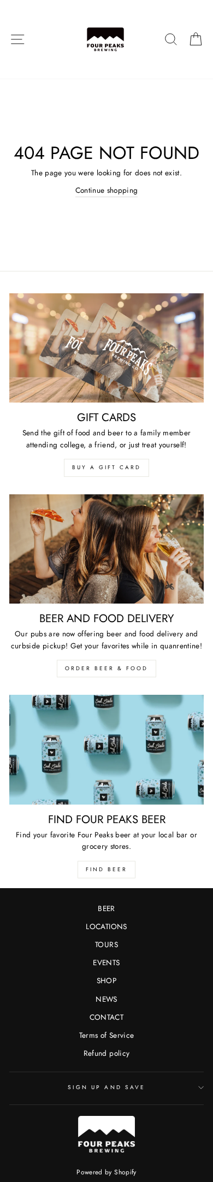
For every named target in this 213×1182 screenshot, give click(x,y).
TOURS (106, 944)
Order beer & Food (106, 668)
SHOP (106, 980)
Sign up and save (106, 1087)
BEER (106, 908)
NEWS (106, 999)
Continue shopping (106, 190)
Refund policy (106, 1053)
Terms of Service (106, 1035)
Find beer (106, 869)
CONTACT (106, 1017)
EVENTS (106, 962)
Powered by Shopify (106, 1172)
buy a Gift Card (106, 467)
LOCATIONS (106, 926)
